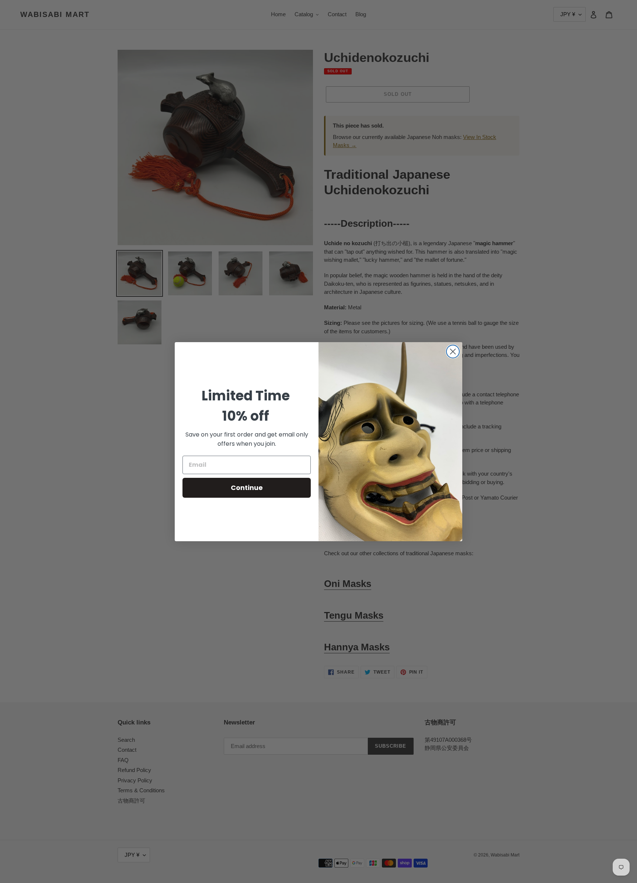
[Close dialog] (452, 351)
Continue (247, 487)
